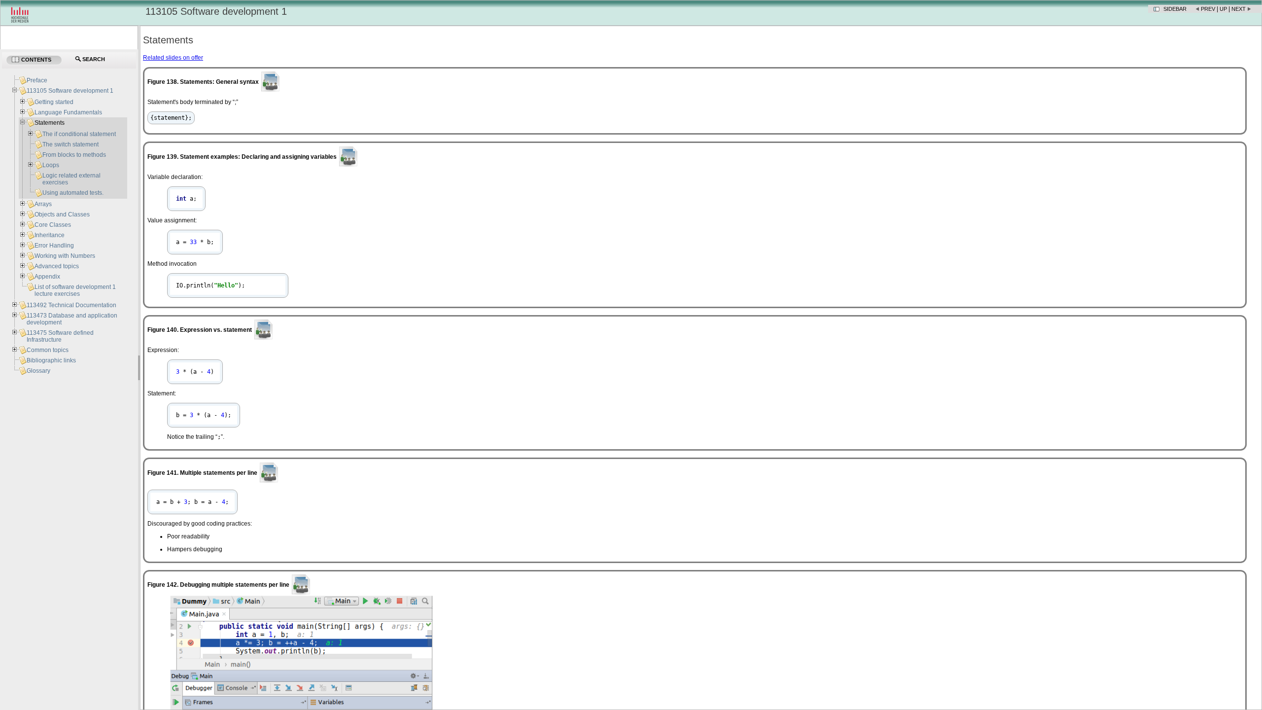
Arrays (43, 204)
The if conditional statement (79, 134)
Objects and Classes (62, 214)
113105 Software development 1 (70, 90)
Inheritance (50, 235)
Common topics (48, 350)
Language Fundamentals (68, 112)
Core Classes (53, 224)
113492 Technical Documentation (71, 305)
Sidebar (1175, 9)
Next (1238, 9)
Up (1223, 9)
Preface (37, 80)
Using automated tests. (73, 192)
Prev (1208, 9)
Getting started (54, 102)
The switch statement (70, 144)
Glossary (38, 370)
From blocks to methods (74, 154)
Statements (50, 122)
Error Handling (54, 245)
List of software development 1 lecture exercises (75, 290)
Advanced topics (57, 266)
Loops (50, 165)
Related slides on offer (173, 57)
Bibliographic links (51, 360)
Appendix (47, 276)
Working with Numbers (65, 255)
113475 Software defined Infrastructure (60, 336)
